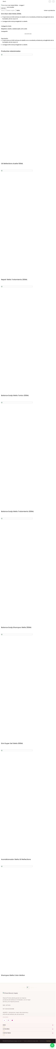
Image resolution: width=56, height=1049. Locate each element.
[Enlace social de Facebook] (49, 1)
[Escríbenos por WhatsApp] (52, 1045)
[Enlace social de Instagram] (53, 1)
